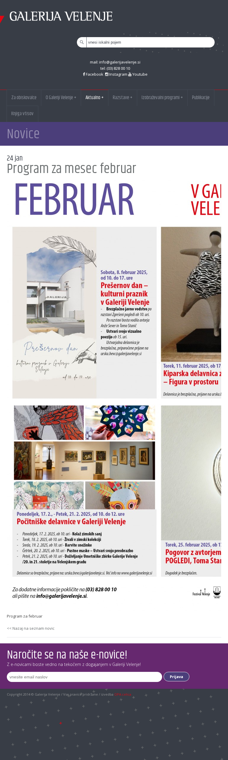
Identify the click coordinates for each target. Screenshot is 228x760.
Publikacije (201, 97)
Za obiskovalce (24, 97)
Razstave (122, 97)
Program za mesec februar (71, 169)
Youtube (140, 74)
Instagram (117, 74)
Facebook (94, 74)
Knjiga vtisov (22, 114)
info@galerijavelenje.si (119, 62)
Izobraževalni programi (162, 97)
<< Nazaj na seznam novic (30, 628)
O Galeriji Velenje (61, 97)
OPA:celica (122, 694)
